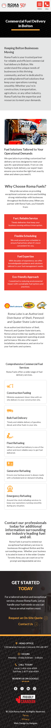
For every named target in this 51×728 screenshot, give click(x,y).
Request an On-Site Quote (25, 618)
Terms (26, 715)
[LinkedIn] (29, 688)
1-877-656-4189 (30, 671)
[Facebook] (16, 688)
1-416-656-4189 (28, 668)
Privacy (25, 719)
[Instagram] (35, 688)
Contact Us (25, 624)
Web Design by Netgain (25, 723)
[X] (22, 688)
